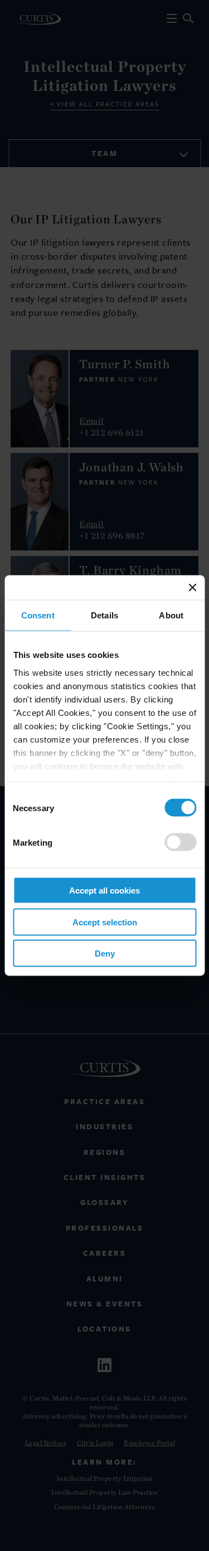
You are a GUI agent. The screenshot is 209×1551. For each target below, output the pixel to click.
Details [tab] (104, 615)
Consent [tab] (38, 615)
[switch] (180, 842)
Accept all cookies (104, 890)
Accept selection (104, 921)
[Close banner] (192, 588)
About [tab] (171, 615)
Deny (105, 953)
